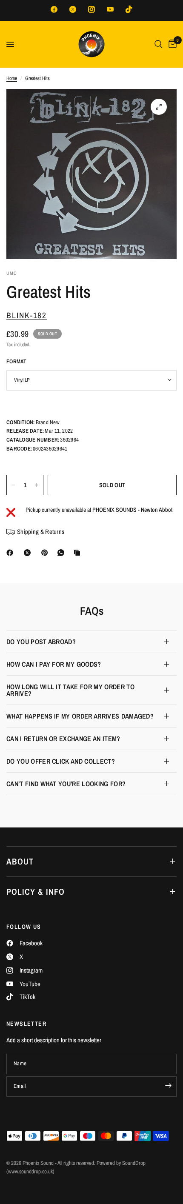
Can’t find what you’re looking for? (66, 783)
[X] (29, 553)
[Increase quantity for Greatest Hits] (36, 485)
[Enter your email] (168, 1086)
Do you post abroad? (41, 641)
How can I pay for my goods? (53, 664)
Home (11, 78)
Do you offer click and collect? (60, 761)
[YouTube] (110, 9)
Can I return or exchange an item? (63, 738)
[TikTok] (129, 9)
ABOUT (20, 861)
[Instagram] (91, 9)
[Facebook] (54, 9)
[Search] (159, 44)
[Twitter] (72, 9)
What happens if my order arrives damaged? (80, 716)
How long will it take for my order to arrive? (70, 690)
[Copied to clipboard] (79, 553)
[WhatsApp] (62, 553)
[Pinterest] (46, 553)
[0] (171, 44)
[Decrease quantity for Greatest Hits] (13, 485)
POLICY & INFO (35, 891)
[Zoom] (159, 107)
